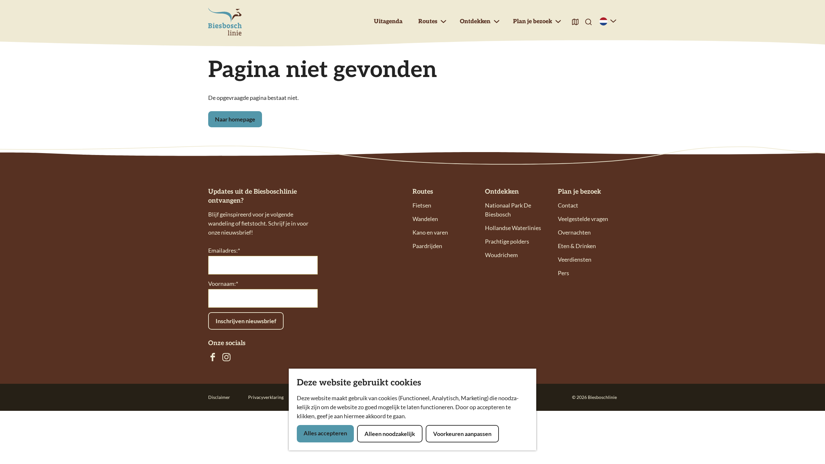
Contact (568, 205)
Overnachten (574, 232)
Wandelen (425, 218)
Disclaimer (219, 397)
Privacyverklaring (266, 397)
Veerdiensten (574, 259)
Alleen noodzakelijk (389, 433)
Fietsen (421, 205)
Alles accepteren (325, 433)
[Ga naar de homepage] (225, 22)
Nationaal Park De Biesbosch (508, 210)
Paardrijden (427, 245)
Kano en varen (430, 232)
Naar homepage (235, 119)
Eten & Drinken (577, 245)
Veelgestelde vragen (583, 218)
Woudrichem (501, 254)
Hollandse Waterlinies (513, 227)
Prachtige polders (507, 241)
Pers (563, 272)
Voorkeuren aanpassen (462, 433)
